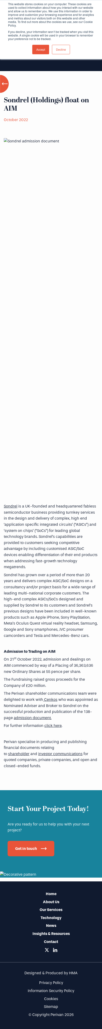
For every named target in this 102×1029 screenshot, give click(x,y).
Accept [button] (40, 49)
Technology (51, 918)
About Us (51, 902)
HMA (73, 973)
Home (51, 894)
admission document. (32, 718)
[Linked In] (55, 950)
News (51, 925)
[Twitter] (46, 950)
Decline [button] (61, 49)
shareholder (18, 754)
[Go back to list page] (4, 84)
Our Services (51, 909)
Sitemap (51, 1006)
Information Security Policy (51, 990)
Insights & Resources (51, 933)
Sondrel (10, 506)
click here (53, 725)
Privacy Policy (51, 982)
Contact (51, 941)
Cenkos (50, 699)
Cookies (51, 999)
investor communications (60, 754)
